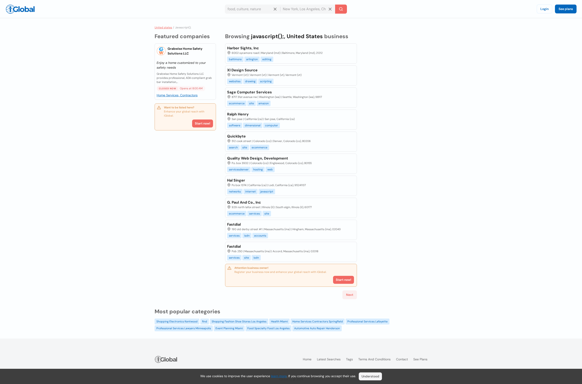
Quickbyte (236, 136)
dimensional (253, 125)
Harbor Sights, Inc (243, 48)
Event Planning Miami (229, 328)
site (251, 103)
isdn (247, 235)
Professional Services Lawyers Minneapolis (183, 328)
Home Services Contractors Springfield (317, 321)
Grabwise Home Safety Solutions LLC (185, 51)
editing (266, 59)
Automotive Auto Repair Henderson (317, 328)
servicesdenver (239, 169)
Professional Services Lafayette (367, 321)
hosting (258, 169)
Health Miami (279, 321)
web (270, 169)
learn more (279, 376)
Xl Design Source (242, 70)
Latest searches (329, 359)
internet (250, 191)
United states (163, 27)
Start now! (202, 123)
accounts (260, 235)
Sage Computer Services (249, 92)
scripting (266, 81)
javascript (266, 191)
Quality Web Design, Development (257, 158)
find (204, 321)
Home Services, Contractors (177, 95)
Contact (402, 359)
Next (349, 295)
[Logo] (20, 9)
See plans (566, 9)
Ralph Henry (238, 114)
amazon (263, 103)
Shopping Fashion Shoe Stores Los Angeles (239, 321)
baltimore (235, 59)
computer (271, 125)
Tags (349, 359)
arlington (252, 59)
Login (544, 9)
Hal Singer (236, 180)
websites (235, 81)
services (254, 213)
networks (235, 191)
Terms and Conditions (374, 359)
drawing (250, 81)
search (233, 147)
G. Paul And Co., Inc (244, 202)
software (234, 125)
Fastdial (234, 224)
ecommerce (237, 103)
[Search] (341, 9)
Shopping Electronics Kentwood (177, 321)
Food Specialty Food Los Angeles (268, 328)
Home (307, 359)
